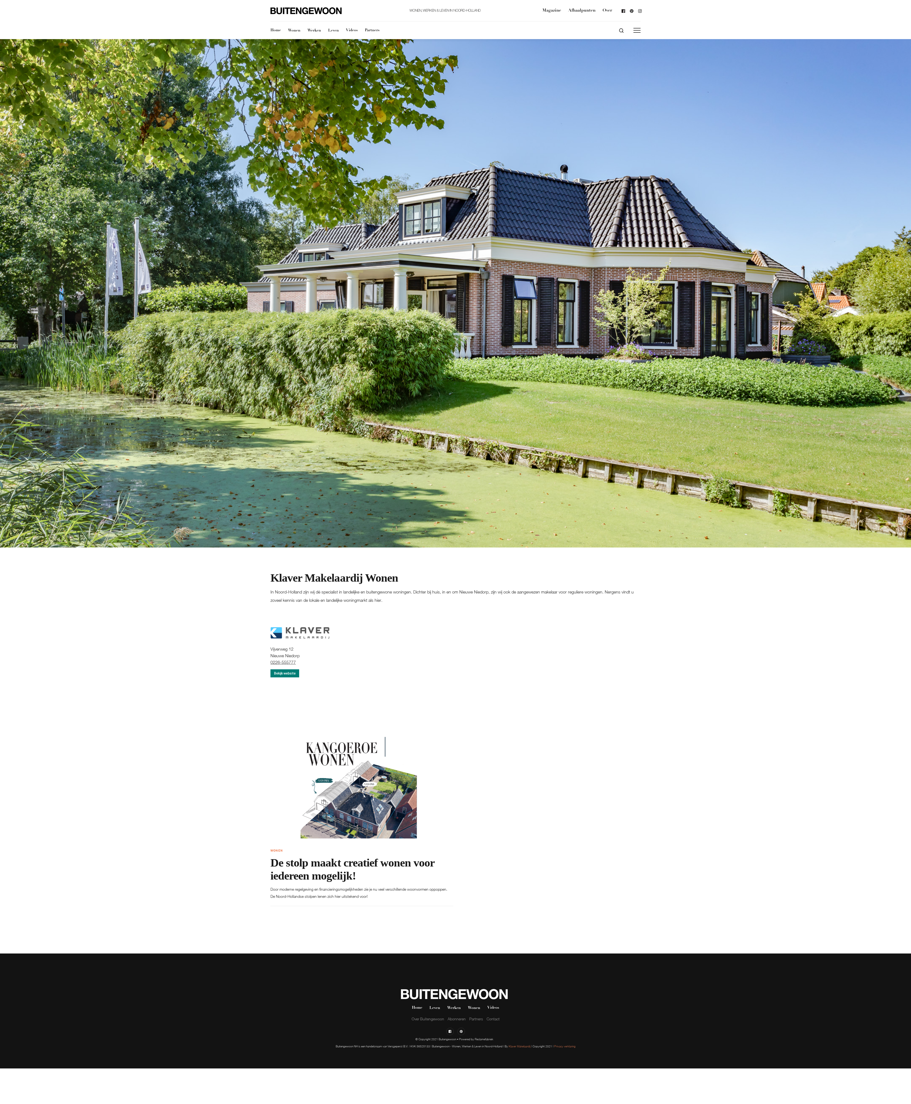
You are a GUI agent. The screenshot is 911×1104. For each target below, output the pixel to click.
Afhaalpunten (581, 11)
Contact (493, 1019)
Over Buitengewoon (428, 1019)
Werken (314, 30)
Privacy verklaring (565, 1046)
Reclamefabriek (484, 1039)
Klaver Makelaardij (519, 1046)
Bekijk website (285, 673)
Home (275, 30)
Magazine (551, 11)
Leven (333, 30)
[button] (637, 30)
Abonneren (457, 1019)
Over (607, 11)
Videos (352, 30)
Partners (372, 30)
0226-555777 (283, 662)
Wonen (294, 30)
